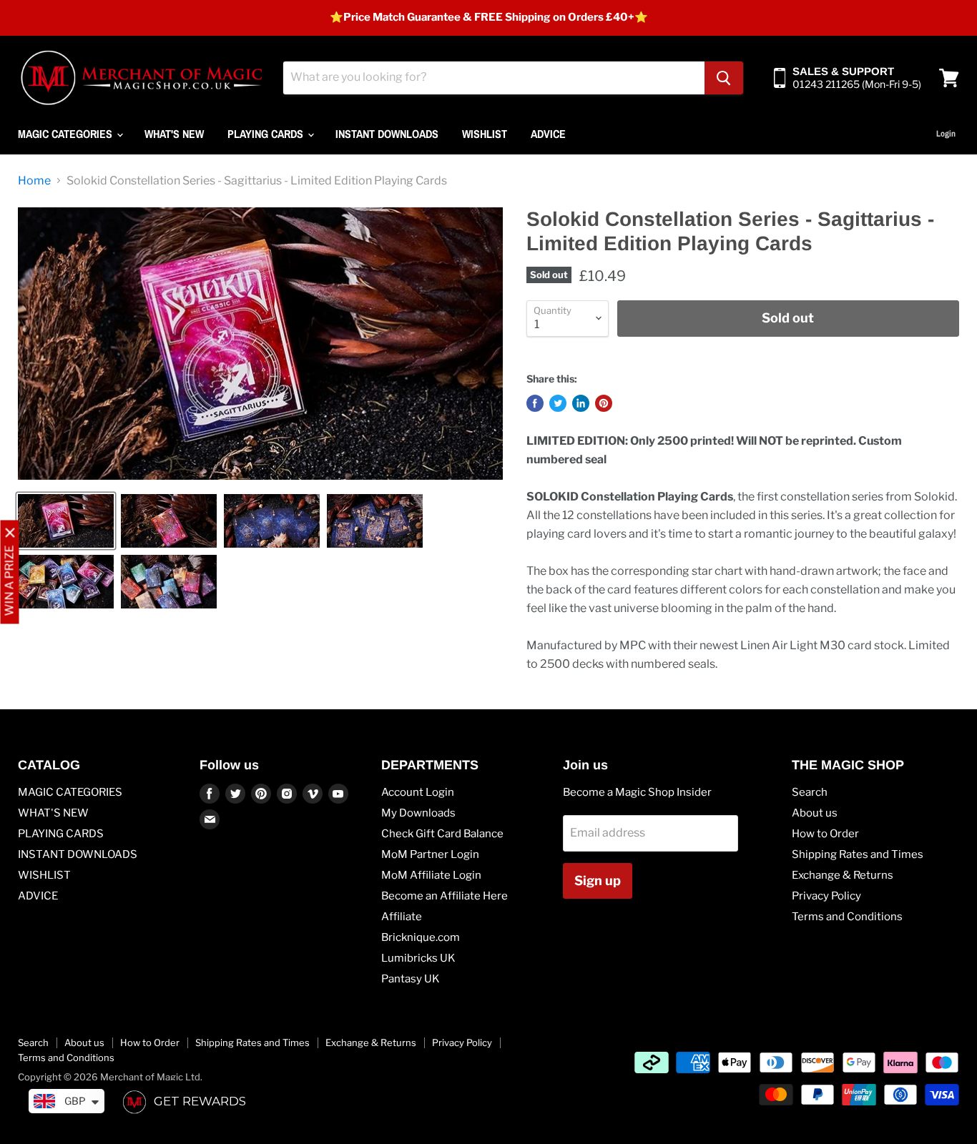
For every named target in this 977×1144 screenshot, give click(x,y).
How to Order (825, 833)
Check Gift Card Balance (442, 833)
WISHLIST (484, 134)
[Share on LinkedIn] (580, 403)
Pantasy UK (410, 978)
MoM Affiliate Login (431, 875)
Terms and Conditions (847, 916)
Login (946, 133)
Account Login (417, 792)
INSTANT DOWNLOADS (386, 134)
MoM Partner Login (430, 854)
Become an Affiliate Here (444, 895)
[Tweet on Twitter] (557, 403)
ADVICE (548, 134)
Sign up (597, 880)
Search (810, 792)
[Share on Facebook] (535, 403)
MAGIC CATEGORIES (66, 134)
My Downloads (418, 813)
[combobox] (493, 77)
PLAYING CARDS (266, 134)
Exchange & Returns (842, 875)
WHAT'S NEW (174, 134)
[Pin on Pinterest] (603, 403)
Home (34, 180)
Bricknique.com (420, 937)
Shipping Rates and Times (857, 854)
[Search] (723, 77)
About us (815, 813)
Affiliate (401, 916)
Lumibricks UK (418, 958)
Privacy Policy (826, 895)
